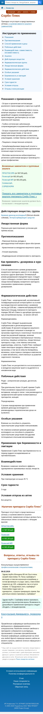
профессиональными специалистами (17, 567)
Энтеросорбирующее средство (22, 218)
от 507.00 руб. (8, 530)
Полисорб (6, 176)
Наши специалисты (22, 681)
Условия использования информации (21, 671)
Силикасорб (7, 183)
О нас (21, 678)
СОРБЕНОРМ (8, 186)
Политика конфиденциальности (22, 674)
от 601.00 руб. (8, 539)
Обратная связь (21, 687)
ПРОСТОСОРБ (8, 173)
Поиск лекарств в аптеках (25, 659)
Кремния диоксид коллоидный (13, 215)
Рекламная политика (21, 684)
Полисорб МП (7, 180)
